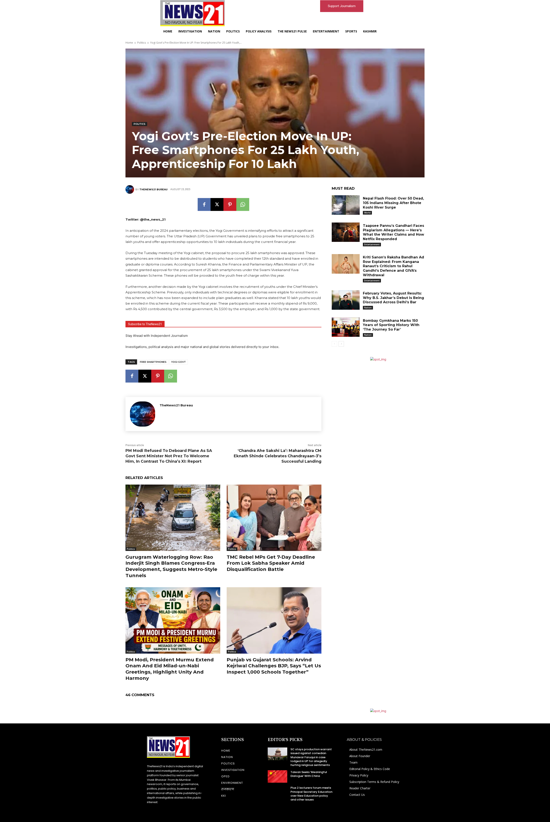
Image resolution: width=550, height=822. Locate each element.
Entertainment (372, 244)
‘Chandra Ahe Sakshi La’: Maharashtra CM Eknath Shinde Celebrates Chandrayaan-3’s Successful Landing (277, 456)
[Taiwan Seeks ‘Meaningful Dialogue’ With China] (277, 776)
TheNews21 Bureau (153, 189)
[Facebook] (204, 204)
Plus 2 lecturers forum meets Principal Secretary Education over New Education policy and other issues (311, 794)
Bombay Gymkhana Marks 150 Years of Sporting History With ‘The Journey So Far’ (391, 325)
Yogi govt (178, 361)
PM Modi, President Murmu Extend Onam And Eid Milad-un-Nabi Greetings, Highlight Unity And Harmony (169, 669)
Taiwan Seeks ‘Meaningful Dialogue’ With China (308, 774)
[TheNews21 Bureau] (130, 189)
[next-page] (341, 344)
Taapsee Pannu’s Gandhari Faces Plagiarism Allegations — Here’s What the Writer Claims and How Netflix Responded (393, 232)
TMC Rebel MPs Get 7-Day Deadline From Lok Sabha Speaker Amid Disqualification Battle (271, 563)
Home (129, 42)
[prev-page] (334, 344)
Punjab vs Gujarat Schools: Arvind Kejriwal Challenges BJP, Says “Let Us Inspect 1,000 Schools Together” (274, 666)
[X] (217, 204)
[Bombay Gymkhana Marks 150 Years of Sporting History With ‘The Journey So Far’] (346, 327)
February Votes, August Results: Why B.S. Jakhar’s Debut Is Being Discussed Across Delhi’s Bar (393, 297)
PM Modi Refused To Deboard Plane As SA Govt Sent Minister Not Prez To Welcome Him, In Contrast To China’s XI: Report (168, 456)
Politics (141, 42)
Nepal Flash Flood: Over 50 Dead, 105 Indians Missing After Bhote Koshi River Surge (393, 202)
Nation (368, 307)
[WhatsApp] (242, 204)
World (367, 212)
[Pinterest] (229, 204)
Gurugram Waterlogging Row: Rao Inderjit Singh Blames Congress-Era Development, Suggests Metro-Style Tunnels (171, 566)
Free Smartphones (153, 361)
